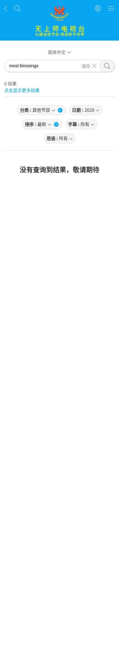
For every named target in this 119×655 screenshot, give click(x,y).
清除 (85, 66)
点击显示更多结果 (22, 90)
